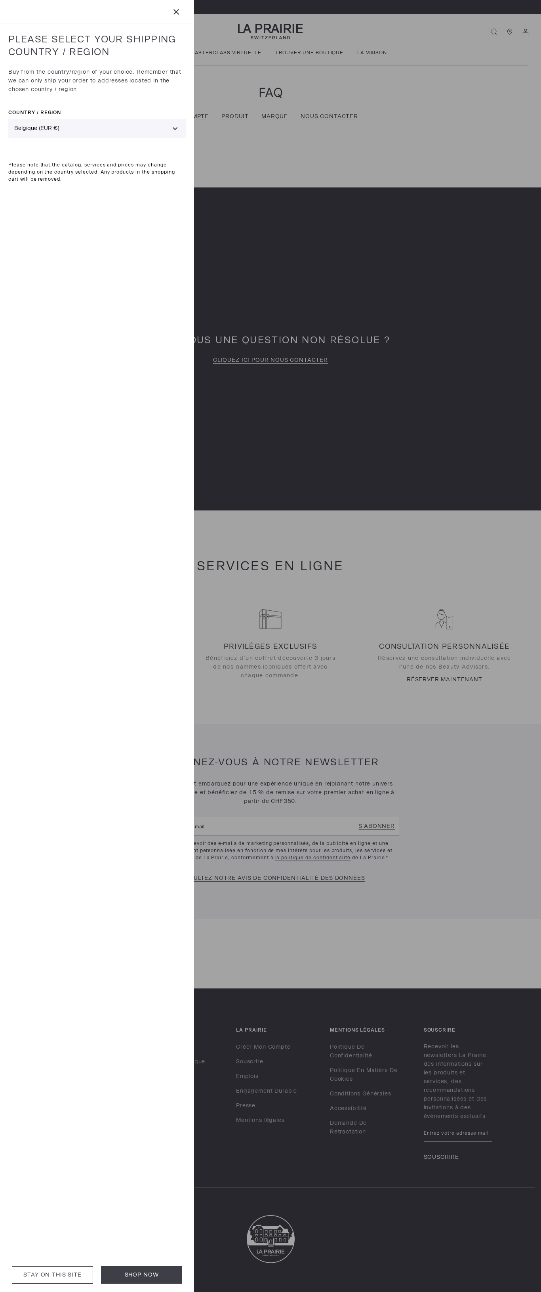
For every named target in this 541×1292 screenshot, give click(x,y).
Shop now (142, 1274)
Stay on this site (52, 1274)
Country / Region (34, 112)
